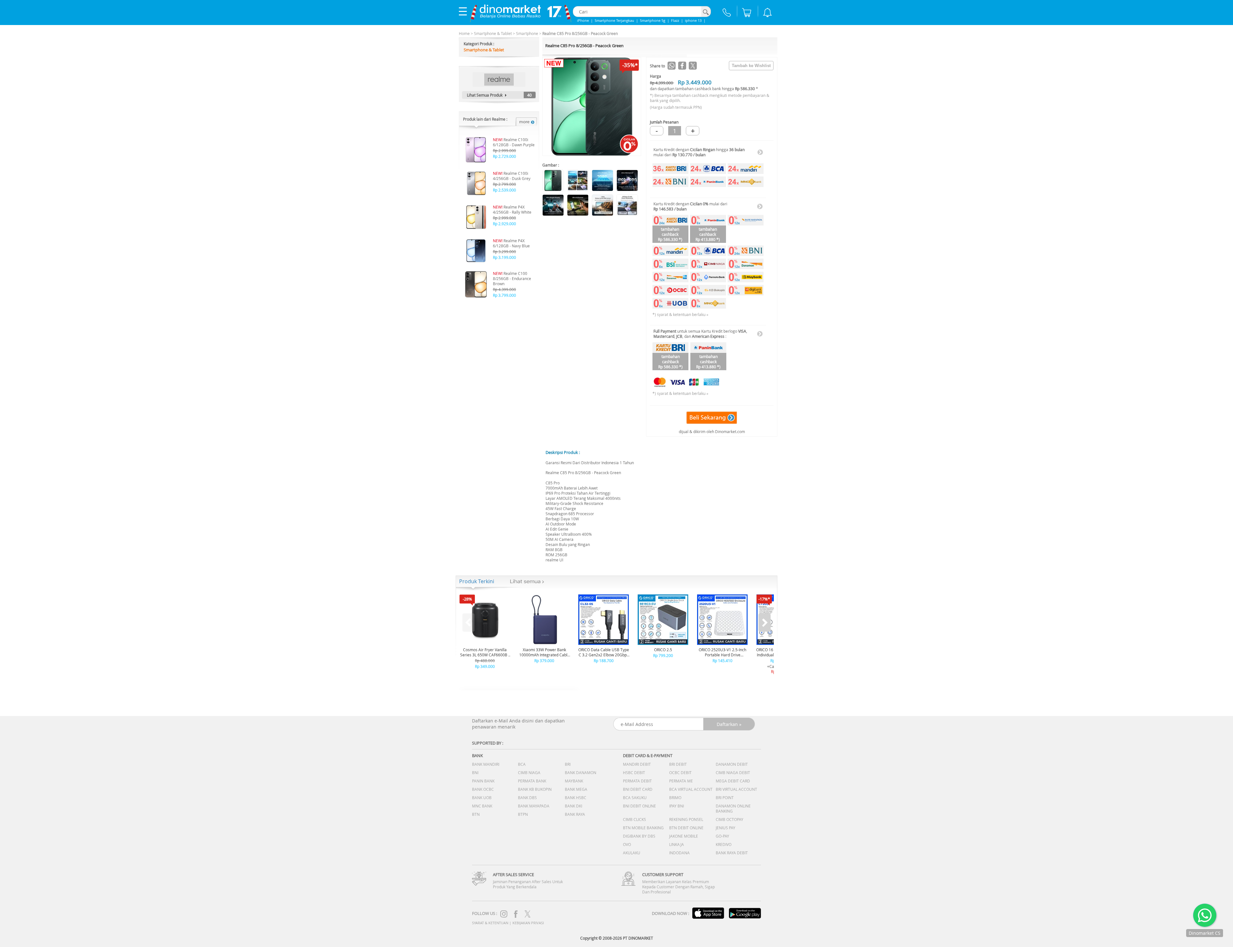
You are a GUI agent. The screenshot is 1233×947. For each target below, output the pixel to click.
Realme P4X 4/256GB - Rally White (512, 209)
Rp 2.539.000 (504, 189)
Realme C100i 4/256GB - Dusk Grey (511, 176)
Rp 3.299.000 (504, 251)
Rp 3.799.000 (504, 295)
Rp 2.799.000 (504, 184)
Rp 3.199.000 (504, 257)
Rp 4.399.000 (504, 289)
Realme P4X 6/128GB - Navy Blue (511, 243)
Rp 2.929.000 (504, 223)
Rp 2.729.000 (504, 156)
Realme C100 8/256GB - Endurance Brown (512, 278)
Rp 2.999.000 (504, 150)
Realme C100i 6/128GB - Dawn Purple (514, 142)
